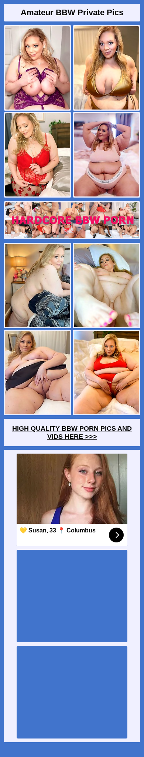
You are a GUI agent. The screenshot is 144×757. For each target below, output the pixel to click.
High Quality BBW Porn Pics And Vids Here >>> (72, 432)
